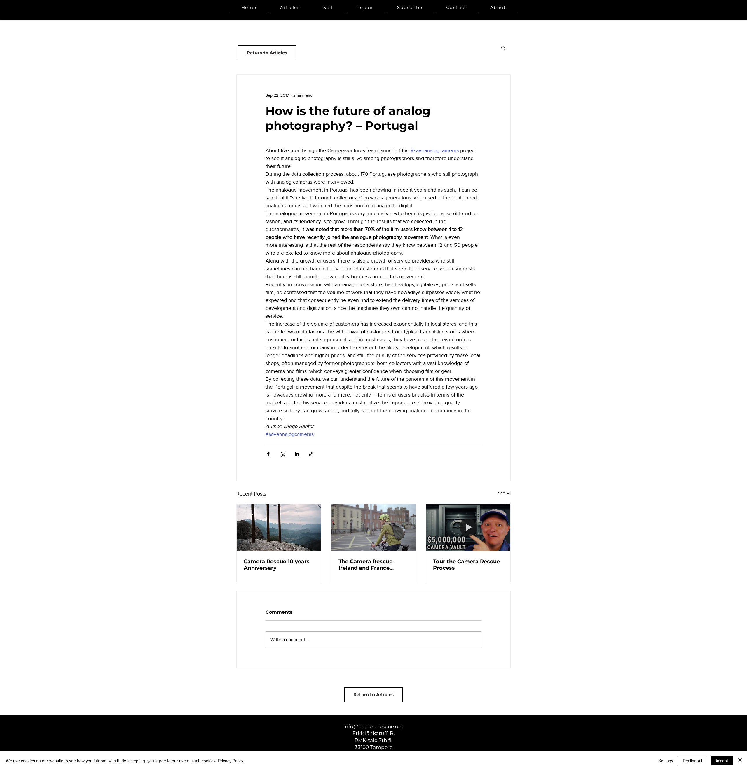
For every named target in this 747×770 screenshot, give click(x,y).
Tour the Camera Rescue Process (466, 564)
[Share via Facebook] (268, 454)
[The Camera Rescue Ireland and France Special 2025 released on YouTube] (373, 527)
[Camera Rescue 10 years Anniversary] (279, 527)
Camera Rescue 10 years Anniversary (277, 564)
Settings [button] (665, 761)
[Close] (739, 760)
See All (504, 493)
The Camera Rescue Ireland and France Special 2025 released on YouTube (371, 564)
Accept (721, 761)
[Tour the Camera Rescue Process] (468, 527)
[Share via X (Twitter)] (282, 454)
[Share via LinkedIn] (297, 454)
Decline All (692, 761)
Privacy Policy (230, 761)
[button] (503, 47)
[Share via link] (311, 454)
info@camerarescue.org (373, 726)
